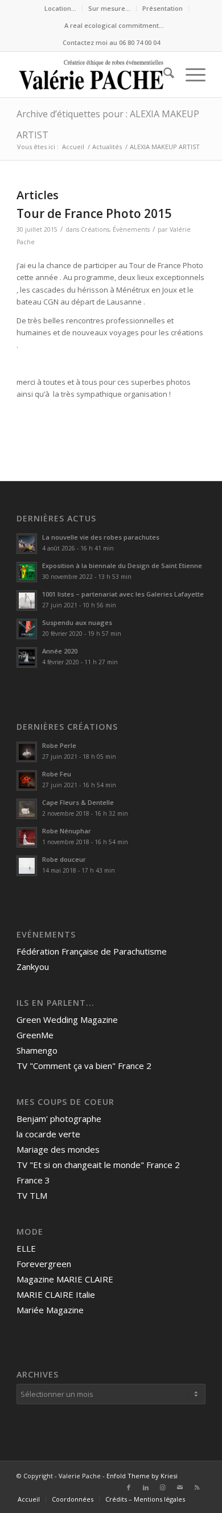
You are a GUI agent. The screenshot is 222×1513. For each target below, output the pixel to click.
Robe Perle (59, 745)
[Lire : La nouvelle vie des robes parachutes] (27, 543)
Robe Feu (56, 774)
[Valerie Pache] (92, 74)
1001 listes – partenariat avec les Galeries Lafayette (123, 594)
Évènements (131, 229)
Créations (95, 229)
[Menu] (189, 74)
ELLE (26, 1248)
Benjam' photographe (59, 1118)
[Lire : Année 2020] (27, 657)
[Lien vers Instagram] (162, 1487)
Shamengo (37, 1050)
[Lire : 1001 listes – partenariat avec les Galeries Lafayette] (27, 600)
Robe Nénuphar (66, 831)
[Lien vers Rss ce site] (196, 1487)
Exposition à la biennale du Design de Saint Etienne (123, 565)
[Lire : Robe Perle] (27, 752)
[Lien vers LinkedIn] (145, 1487)
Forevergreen (44, 1263)
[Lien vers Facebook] (128, 1487)
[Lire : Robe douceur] (27, 866)
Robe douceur (64, 859)
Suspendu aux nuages (77, 622)
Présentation (162, 8)
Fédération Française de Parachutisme (92, 951)
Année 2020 (59, 651)
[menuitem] (61, 8)
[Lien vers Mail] (179, 1487)
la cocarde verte (48, 1134)
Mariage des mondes (58, 1149)
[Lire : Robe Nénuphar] (27, 837)
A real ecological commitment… (114, 25)
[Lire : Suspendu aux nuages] (27, 629)
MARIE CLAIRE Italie (56, 1294)
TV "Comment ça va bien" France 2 (84, 1065)
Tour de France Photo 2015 (94, 213)
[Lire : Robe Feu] (27, 780)
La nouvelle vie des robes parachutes (100, 537)
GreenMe (35, 1035)
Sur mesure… (109, 8)
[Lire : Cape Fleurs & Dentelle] (27, 809)
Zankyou (33, 966)
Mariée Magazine (50, 1309)
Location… (60, 8)
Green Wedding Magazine (67, 1019)
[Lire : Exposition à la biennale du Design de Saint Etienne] (27, 572)
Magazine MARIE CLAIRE (65, 1279)
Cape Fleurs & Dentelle (78, 802)
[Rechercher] (163, 74)
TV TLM (32, 1195)
